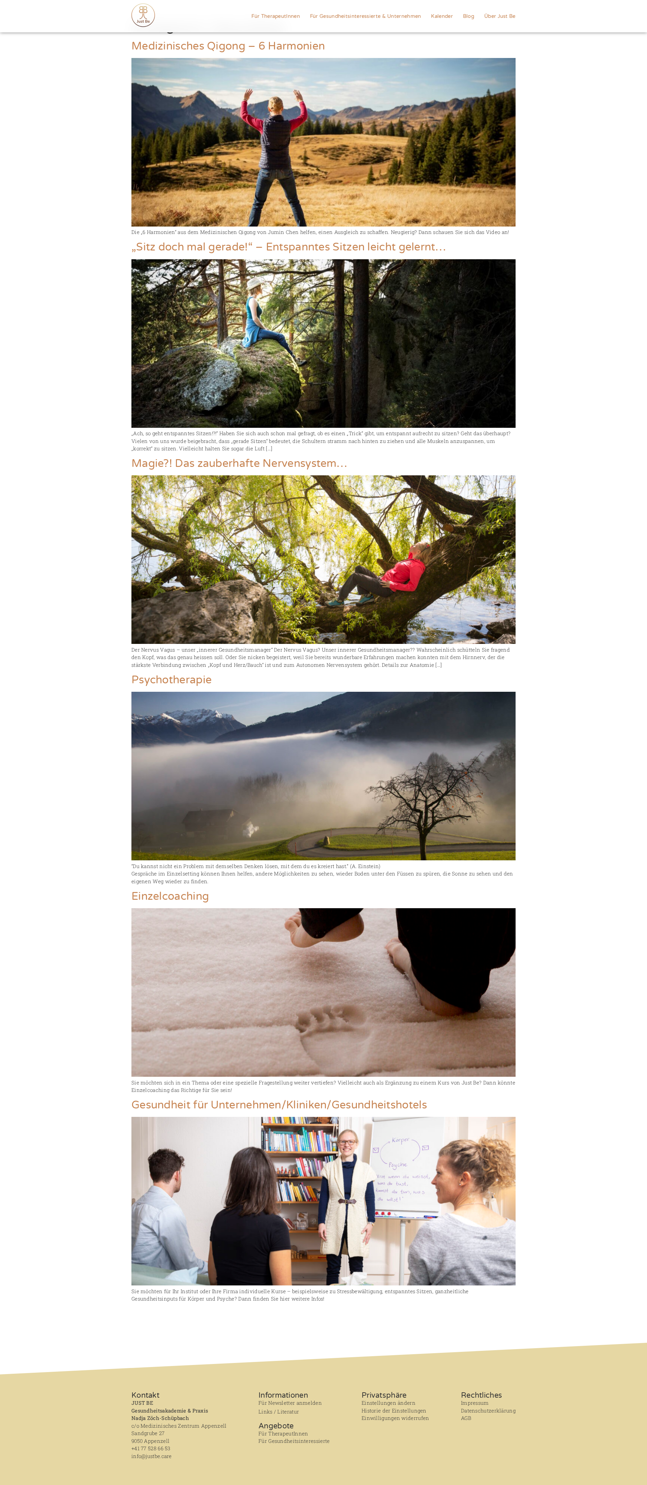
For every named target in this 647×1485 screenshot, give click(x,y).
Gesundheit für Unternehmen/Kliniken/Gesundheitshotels (279, 1105)
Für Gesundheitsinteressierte (294, 1440)
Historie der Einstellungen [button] (394, 1410)
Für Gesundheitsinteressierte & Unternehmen (365, 16)
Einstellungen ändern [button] (388, 1402)
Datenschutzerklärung (488, 1410)
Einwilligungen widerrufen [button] (395, 1418)
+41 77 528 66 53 (151, 1448)
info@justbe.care (151, 1456)
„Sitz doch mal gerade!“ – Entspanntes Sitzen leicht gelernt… (288, 247)
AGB (466, 1418)
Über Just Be (500, 16)
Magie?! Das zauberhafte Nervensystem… (239, 463)
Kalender (442, 16)
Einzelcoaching (170, 896)
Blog (468, 16)
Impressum (475, 1402)
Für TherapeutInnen (275, 16)
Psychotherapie (171, 680)
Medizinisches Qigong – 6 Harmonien (228, 46)
